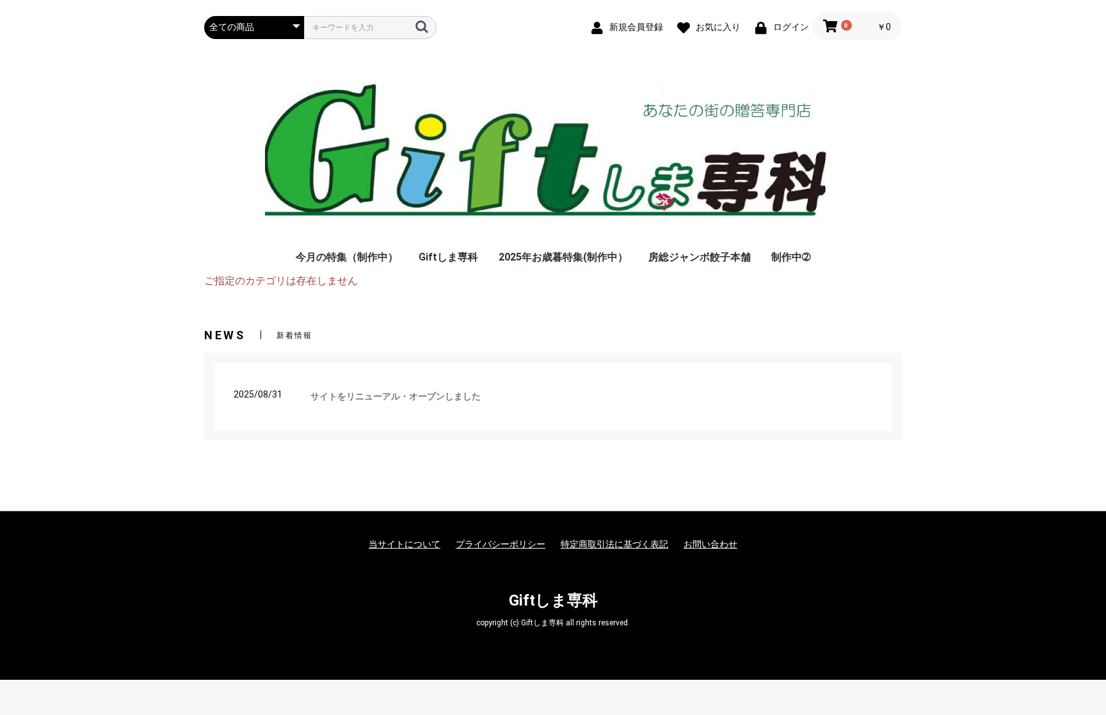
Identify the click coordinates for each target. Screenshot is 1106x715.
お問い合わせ (710, 544)
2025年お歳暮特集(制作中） (563, 257)
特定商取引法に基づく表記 (614, 544)
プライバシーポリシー (500, 544)
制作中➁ (790, 257)
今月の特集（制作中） (347, 257)
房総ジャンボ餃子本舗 (699, 257)
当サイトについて (404, 544)
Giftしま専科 (448, 257)
